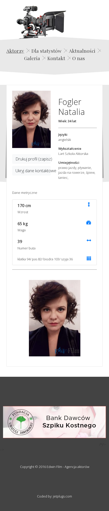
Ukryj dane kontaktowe (33, 170)
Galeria (32, 58)
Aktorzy (15, 50)
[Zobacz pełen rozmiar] (31, 119)
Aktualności (82, 50)
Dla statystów (46, 50)
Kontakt (56, 58)
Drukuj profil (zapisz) (33, 159)
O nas (78, 58)
